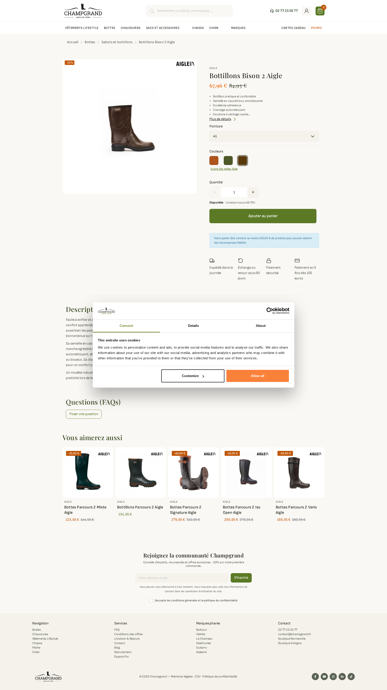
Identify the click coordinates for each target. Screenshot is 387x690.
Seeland (201, 652)
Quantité (216, 182)
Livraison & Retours (127, 639)
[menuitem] (81, 28)
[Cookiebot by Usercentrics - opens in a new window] (269, 311)
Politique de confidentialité (219, 676)
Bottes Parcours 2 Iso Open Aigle (241, 510)
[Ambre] (213, 160)
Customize (190, 376)
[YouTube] (324, 676)
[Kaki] (228, 160)
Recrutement (122, 652)
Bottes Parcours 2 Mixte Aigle (85, 510)
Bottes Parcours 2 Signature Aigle (185, 510)
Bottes (36, 630)
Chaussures (40, 634)
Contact (119, 643)
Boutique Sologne (289, 643)
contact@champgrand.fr (294, 634)
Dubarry (201, 647)
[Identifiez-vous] (306, 10)
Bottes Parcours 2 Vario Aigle (296, 510)
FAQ (116, 630)
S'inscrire (241, 578)
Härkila (200, 634)
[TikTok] (351, 676)
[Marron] (242, 160)
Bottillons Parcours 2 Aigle (140, 507)
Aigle (213, 68)
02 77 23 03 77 (287, 630)
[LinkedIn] (342, 676)
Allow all (257, 376)
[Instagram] (333, 676)
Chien (36, 652)
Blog (117, 647)
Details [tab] (193, 326)
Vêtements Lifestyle (45, 639)
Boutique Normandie (291, 639)
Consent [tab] (126, 326)
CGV (197, 676)
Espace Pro (121, 656)
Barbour (201, 630)
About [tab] (261, 326)
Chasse (37, 643)
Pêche (36, 647)
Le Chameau (204, 639)
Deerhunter (203, 643)
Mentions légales (182, 676)
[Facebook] (315, 676)
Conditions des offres (128, 634)
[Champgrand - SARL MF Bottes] (83, 11)
